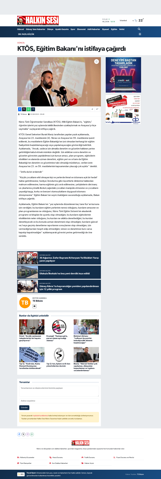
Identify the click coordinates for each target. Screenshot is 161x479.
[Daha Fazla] (33, 109)
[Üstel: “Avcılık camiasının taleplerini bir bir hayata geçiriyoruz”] (31, 327)
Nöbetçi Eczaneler (27, 457)
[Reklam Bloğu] (123, 75)
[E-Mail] (34, 306)
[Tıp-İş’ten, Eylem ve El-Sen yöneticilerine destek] (59, 355)
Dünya (50, 29)
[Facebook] (19, 434)
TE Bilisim (23, 114)
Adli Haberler (93, 29)
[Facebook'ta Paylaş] (19, 109)
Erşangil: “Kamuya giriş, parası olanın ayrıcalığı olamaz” (57, 338)
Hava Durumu (58, 457)
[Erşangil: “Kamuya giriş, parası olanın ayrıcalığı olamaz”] (59, 327)
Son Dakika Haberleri (60, 463)
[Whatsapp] (32, 434)
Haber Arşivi (89, 463)
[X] (23, 434)
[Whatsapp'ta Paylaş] (29, 109)
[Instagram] (28, 434)
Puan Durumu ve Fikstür (125, 457)
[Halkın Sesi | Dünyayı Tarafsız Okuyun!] (38, 20)
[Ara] (139, 29)
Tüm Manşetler (25, 463)
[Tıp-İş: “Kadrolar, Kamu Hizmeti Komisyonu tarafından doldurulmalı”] (31, 355)
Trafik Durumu (89, 457)
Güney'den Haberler (35, 29)
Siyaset (105, 29)
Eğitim (114, 29)
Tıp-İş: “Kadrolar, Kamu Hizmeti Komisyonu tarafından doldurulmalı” (30, 366)
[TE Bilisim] (25, 303)
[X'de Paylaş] (24, 109)
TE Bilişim (140, 474)
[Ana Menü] (139, 34)
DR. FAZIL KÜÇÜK (26, 34)
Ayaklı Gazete (62, 29)
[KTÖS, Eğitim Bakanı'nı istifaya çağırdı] (59, 81)
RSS (22, 474)
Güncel (20, 29)
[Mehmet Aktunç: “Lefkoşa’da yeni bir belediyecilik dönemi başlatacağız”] (86, 327)
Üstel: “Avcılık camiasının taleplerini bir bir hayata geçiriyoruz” (30, 338)
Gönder (24, 408)
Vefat (121, 29)
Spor (73, 29)
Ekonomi (81, 29)
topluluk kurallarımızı (41, 416)
